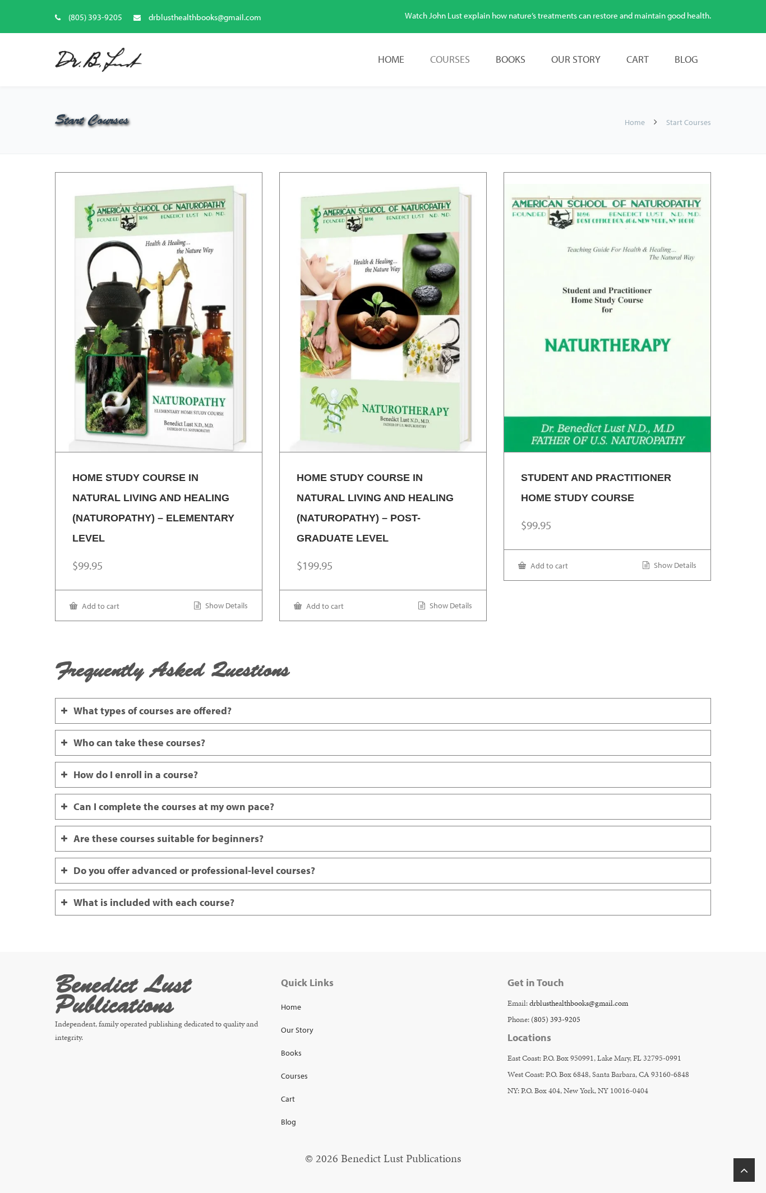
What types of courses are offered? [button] (152, 710)
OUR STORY (576, 59)
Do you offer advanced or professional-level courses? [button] (194, 870)
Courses (294, 1076)
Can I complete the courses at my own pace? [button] (173, 806)
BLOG (686, 59)
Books (291, 1053)
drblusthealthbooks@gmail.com (205, 17)
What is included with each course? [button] (153, 902)
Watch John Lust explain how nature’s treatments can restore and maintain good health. (558, 15)
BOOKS (510, 59)
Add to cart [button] (99, 606)
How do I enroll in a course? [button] (135, 774)
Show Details (226, 605)
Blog (288, 1122)
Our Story (297, 1030)
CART (637, 59)
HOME (391, 59)
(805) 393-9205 (95, 17)
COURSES (450, 59)
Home (635, 122)
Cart (288, 1099)
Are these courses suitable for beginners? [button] (168, 838)
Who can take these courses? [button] (139, 742)
